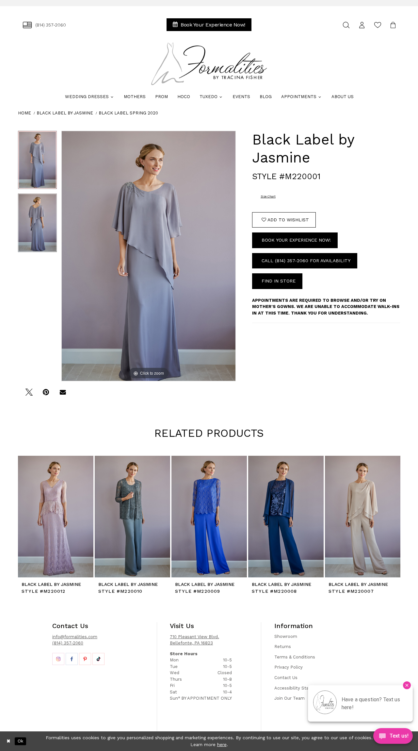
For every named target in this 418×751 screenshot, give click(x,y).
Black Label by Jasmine (65, 113)
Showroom (285, 636)
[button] (361, 25)
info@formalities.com (74, 636)
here (222, 744)
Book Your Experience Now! (296, 240)
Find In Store (279, 280)
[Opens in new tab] (58, 659)
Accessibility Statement (299, 688)
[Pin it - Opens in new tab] (46, 394)
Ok (20, 741)
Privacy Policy (288, 667)
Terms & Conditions (294, 657)
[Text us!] (393, 737)
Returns (282, 646)
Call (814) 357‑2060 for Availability (306, 260)
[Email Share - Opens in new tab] (63, 394)
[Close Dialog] (8, 741)
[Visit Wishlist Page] (377, 25)
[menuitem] (44, 25)
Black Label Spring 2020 (128, 113)
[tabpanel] (37, 162)
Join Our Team (289, 698)
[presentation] (55, 516)
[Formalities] (209, 64)
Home (24, 113)
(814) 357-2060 (67, 642)
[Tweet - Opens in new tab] (29, 394)
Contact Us (285, 677)
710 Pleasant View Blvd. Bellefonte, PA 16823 (194, 640)
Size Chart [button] (268, 196)
